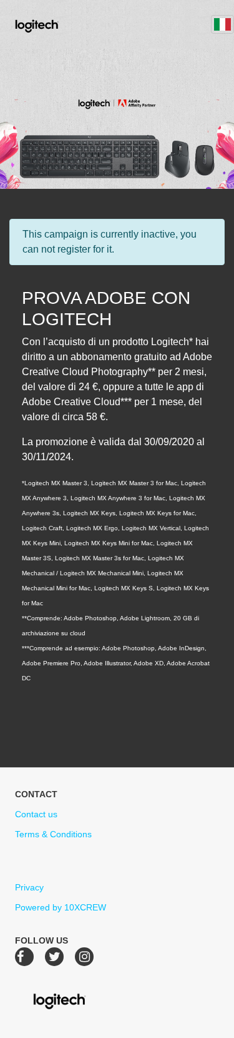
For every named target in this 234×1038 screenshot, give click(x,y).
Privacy (29, 887)
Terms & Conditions (53, 834)
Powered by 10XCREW (60, 907)
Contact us (36, 814)
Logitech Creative (54, 24)
